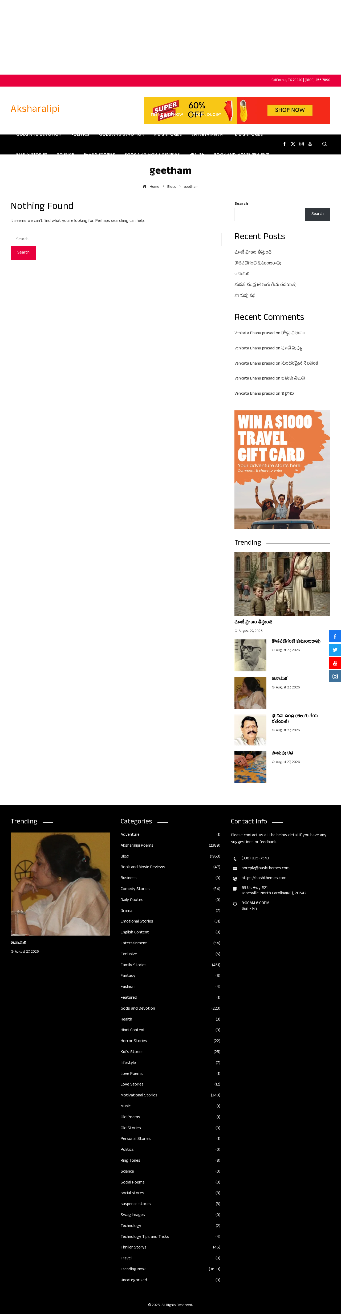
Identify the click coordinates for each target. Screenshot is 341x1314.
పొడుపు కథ (244, 296)
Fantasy (170, 976)
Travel (23, 174)
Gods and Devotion (39, 134)
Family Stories (31, 154)
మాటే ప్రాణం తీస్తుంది (252, 253)
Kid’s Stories (168, 134)
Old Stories (170, 1129)
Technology (207, 114)
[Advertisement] (170, 37)
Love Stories (170, 1085)
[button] (49, 1001)
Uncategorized (170, 1281)
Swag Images (170, 1215)
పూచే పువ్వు (291, 349)
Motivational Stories (170, 1096)
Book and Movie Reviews (152, 154)
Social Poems (170, 1183)
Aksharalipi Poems (170, 846)
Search (241, 204)
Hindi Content (170, 1031)
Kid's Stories (170, 1052)
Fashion (147, 174)
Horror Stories (170, 1041)
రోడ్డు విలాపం (293, 333)
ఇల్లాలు (287, 394)
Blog (170, 857)
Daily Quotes (170, 900)
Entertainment (208, 134)
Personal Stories (170, 1139)
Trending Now (96, 114)
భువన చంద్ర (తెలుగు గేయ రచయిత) (265, 285)
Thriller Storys (170, 1248)
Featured (170, 998)
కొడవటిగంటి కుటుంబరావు (257, 264)
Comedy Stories (170, 889)
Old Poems (170, 1118)
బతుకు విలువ (293, 379)
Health (197, 154)
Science (65, 154)
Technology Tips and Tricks (170, 1237)
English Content (60, 174)
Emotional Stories (170, 922)
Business (131, 114)
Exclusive (170, 955)
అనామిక (241, 274)
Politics (80, 134)
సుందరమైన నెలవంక (299, 364)
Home (21, 114)
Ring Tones (170, 1161)
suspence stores (170, 1204)
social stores (170, 1194)
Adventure (170, 835)
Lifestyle (170, 1063)
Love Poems (170, 1074)
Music (170, 1107)
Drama (170, 911)
